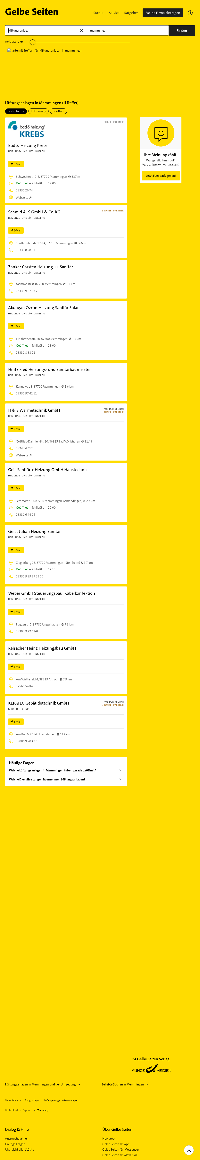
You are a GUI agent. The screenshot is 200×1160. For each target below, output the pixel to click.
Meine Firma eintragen (163, 12)
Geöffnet (58, 111)
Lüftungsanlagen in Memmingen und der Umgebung (40, 1084)
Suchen (98, 12)
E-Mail (17, 164)
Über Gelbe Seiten (117, 1129)
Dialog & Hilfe (17, 1129)
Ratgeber (131, 12)
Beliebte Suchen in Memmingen (123, 1084)
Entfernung (38, 111)
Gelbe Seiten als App (115, 1144)
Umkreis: (14, 41)
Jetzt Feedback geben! (161, 176)
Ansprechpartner (16, 1139)
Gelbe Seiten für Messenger (120, 1150)
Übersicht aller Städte (19, 1150)
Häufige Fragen (15, 1144)
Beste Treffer (16, 111)
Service (114, 12)
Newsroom (109, 1139)
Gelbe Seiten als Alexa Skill (120, 1155)
